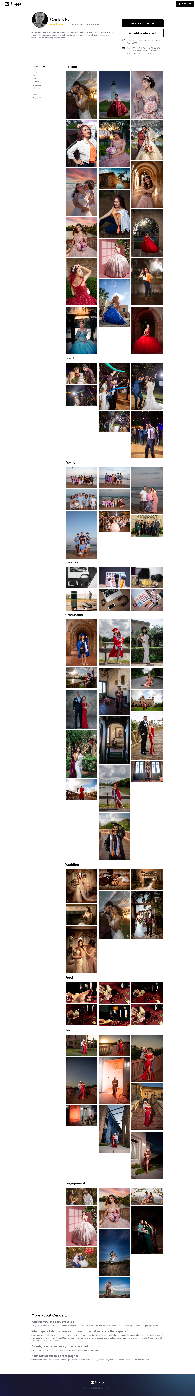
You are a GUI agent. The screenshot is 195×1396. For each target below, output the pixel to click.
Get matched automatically (143, 32)
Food (35, 91)
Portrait (36, 72)
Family (35, 78)
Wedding (36, 88)
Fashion (36, 94)
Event (35, 75)
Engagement (38, 97)
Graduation (37, 85)
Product (36, 81)
